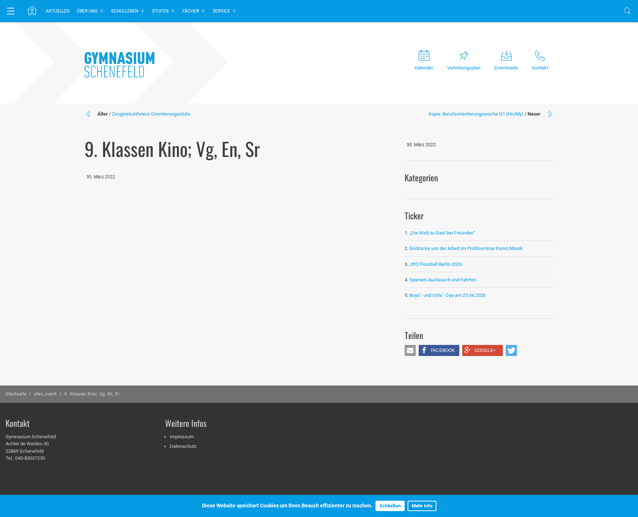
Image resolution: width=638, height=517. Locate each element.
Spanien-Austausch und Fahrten (442, 280)
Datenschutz (183, 446)
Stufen (160, 11)
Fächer (190, 11)
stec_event (45, 394)
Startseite (16, 394)
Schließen (390, 506)
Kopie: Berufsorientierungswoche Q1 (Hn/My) (476, 114)
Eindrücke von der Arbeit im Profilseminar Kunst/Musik (466, 248)
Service (221, 11)
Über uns (87, 11)
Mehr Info (422, 506)
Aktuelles (57, 11)
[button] (410, 350)
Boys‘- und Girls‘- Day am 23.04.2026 (447, 295)
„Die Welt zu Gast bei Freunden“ (442, 233)
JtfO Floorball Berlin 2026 (435, 264)
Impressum (182, 436)
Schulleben (124, 11)
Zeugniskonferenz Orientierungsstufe (151, 114)
